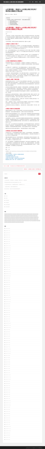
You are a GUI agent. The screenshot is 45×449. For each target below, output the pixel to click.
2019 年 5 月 (8, 415)
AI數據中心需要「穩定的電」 (13, 22)
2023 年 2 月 (8, 318)
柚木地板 (17, 218)
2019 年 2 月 (8, 422)
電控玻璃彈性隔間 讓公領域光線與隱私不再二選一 (13, 182)
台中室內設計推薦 (7, 215)
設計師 (23, 220)
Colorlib (33, 447)
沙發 (25, 218)
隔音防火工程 (34, 220)
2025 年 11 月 (8, 247)
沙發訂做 (9, 220)
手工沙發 (32, 217)
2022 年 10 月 (8, 327)
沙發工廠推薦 (36, 218)
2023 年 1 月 (8, 321)
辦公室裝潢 (8, 204)
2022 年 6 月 (8, 336)
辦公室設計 (8, 206)
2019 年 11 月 (8, 402)
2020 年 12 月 (8, 374)
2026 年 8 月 (8, 228)
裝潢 (32, 1)
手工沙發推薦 (36, 217)
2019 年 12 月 (8, 400)
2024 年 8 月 (8, 280)
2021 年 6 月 (8, 361)
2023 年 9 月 (8, 303)
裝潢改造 (7, 200)
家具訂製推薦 (13, 217)
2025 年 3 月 (8, 265)
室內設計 (31, 215)
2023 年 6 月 (8, 310)
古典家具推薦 (10, 214)
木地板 (6, 218)
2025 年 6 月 (8, 258)
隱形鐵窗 (38, 220)
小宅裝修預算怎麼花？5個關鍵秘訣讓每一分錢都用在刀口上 (14, 184)
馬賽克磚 (22, 222)
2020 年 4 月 (8, 392)
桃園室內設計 (21, 218)
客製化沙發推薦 (26, 215)
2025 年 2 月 (8, 267)
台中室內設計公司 (29, 214)
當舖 (40, 1)
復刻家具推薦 (28, 217)
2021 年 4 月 (8, 366)
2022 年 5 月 (8, 338)
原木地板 (6, 214)
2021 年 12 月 (8, 349)
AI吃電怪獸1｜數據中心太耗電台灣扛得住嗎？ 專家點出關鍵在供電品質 (18, 19)
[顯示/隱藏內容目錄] (28, 18)
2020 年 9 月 (8, 381)
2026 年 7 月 (8, 230)
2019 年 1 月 (8, 424)
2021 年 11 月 (8, 351)
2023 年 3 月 (8, 316)
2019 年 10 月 (8, 405)
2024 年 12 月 (8, 271)
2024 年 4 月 (8, 288)
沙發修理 (28, 218)
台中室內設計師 (35, 214)
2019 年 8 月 (8, 409)
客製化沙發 (21, 215)
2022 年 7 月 (8, 333)
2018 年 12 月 (8, 426)
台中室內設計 (24, 214)
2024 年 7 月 (8, 282)
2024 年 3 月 (8, 290)
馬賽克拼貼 (9, 222)
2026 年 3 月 (8, 239)
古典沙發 (14, 214)
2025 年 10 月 (8, 250)
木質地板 (13, 218)
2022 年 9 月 (8, 329)
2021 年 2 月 (8, 370)
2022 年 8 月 (8, 331)
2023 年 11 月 (8, 299)
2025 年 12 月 (8, 245)
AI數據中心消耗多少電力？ (13, 20)
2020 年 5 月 (8, 389)
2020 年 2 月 (8, 396)
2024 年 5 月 (8, 286)
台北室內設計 (13, 215)
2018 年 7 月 (8, 437)
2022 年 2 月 (8, 344)
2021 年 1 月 (8, 372)
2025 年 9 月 (8, 252)
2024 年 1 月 (8, 295)
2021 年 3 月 (8, 368)
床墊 (24, 217)
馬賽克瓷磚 (13, 222)
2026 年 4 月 (8, 237)
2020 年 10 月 (8, 379)
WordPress (40, 447)
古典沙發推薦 (19, 214)
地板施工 (17, 215)
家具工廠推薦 (35, 215)
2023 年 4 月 (8, 314)
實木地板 (17, 217)
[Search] (39, 174)
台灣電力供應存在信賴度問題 (13, 23)
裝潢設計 (7, 202)
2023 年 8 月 (8, 306)
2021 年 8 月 (8, 357)
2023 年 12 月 (8, 297)
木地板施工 (9, 218)
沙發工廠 (31, 218)
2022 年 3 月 (8, 342)
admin (13, 14)
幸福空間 (21, 217)
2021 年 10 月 (8, 353)
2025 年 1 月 (8, 269)
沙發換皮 (6, 220)
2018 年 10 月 (8, 430)
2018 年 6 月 (8, 439)
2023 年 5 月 (8, 312)
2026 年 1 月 (8, 243)
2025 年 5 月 (8, 260)
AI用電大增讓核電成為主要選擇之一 (14, 21)
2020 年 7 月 (8, 385)
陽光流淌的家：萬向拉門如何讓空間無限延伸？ (12, 188)
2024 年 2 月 (8, 293)
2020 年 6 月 (8, 387)
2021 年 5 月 (8, 364)
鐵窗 (30, 220)
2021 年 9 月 (8, 355)
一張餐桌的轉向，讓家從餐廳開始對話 (11, 186)
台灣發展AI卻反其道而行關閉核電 (14, 24)
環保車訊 (36, 1)
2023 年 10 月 (8, 301)
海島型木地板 (19, 220)
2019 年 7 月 (8, 411)
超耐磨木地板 (27, 220)
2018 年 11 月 (8, 428)
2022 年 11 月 (8, 325)
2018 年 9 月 (8, 432)
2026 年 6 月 (8, 232)
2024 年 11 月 (8, 273)
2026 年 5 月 (8, 234)
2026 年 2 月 (8, 241)
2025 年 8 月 (8, 254)
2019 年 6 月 (8, 413)
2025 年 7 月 (8, 256)
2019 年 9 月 (8, 407)
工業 (29, 1)
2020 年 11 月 (8, 377)
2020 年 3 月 (8, 394)
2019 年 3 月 (8, 420)
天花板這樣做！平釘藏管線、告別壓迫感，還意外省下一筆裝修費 (15, 180)
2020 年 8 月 (8, 383)
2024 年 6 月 (8, 284)
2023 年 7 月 (8, 308)
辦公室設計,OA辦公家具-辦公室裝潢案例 (13, 2)
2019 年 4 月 (8, 417)
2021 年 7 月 (8, 359)
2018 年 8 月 (8, 435)
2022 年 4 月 (8, 340)
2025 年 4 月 (8, 262)
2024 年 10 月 (8, 275)
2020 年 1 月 (8, 398)
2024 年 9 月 (8, 278)
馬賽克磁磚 (18, 222)
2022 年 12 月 (8, 323)
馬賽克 (6, 222)
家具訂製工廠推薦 (7, 217)
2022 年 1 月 (8, 346)
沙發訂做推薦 (14, 220)
